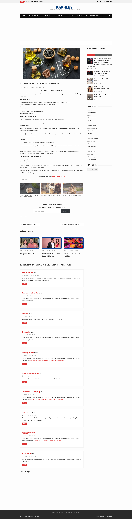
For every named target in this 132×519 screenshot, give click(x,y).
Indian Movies (92, 125)
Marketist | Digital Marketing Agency (96, 48)
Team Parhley (34, 87)
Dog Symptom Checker (93, 15)
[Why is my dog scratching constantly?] (73, 188)
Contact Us (69, 512)
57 (77, 250)
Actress (90, 110)
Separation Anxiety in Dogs (32, 1)
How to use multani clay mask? (31, 224)
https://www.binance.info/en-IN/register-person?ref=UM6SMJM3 (46, 360)
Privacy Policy (77, 512)
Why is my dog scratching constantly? (72, 195)
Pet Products (91, 151)
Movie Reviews (92, 131)
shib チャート (27, 412)
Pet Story (90, 154)
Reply (24, 283)
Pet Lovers (69, 15)
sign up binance (27, 272)
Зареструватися (28, 353)
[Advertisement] (66, 29)
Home (23, 15)
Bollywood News (92, 112)
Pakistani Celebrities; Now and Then (71, 224)
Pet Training (58, 15)
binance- (25, 314)
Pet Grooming (33, 15)
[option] (39, 2)
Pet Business (46, 15)
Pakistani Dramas (93, 136)
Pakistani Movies (93, 138)
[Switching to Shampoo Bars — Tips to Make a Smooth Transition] (30, 188)
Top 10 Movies (92, 159)
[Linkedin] (100, 1)
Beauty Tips (24, 216)
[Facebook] (95, 1)
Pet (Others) (91, 141)
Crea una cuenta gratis (30, 293)
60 (32, 250)
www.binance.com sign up (31, 392)
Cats (89, 115)
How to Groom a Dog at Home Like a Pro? (51, 195)
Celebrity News (92, 118)
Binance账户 (26, 332)
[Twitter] (97, 1)
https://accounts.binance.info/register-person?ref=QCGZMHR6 (46, 399)
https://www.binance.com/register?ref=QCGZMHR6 (49, 440)
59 (54, 250)
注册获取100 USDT (28, 433)
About (58, 512)
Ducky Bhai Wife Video (28, 254)
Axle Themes (109, 516)
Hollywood (91, 123)
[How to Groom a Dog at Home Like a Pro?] (51, 188)
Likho (62, 512)
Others (79, 15)
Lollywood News (92, 128)
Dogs (89, 120)
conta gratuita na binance (31, 373)
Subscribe (65, 211)
